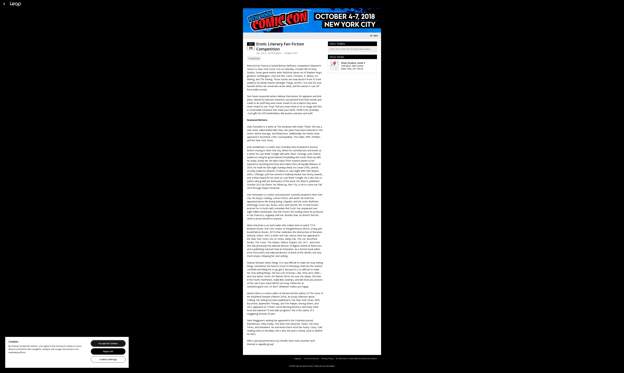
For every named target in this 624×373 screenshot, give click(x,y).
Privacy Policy (327, 358)
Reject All (108, 351)
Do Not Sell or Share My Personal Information (356, 358)
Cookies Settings (108, 359)
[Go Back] (4, 4)
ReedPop (26, 4)
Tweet (375, 36)
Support (297, 358)
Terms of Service (311, 358)
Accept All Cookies (108, 343)
